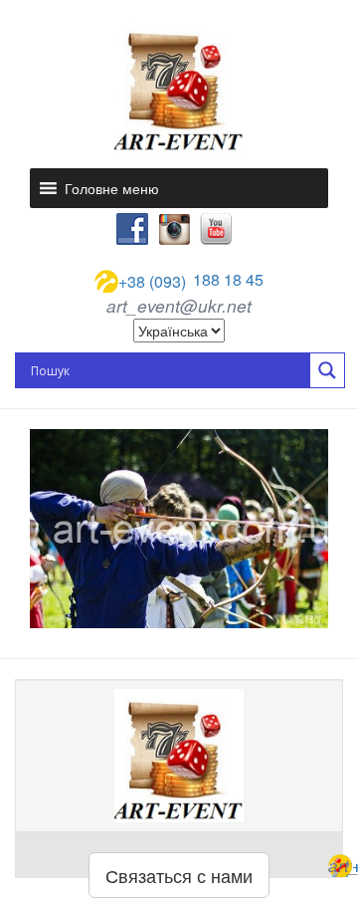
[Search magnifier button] (327, 370)
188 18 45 (191, 281)
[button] (112, 188)
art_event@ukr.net (179, 306)
